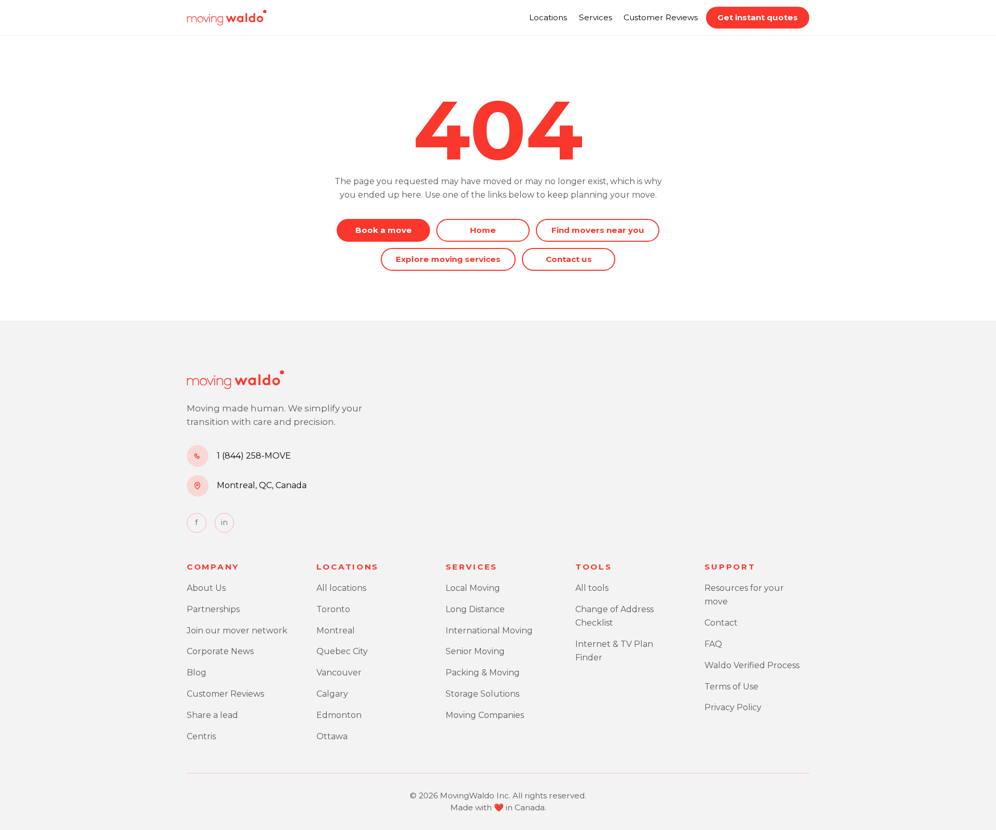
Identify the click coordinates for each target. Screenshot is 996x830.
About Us (206, 588)
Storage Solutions (482, 694)
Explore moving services (448, 259)
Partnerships (213, 609)
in (224, 522)
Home (483, 230)
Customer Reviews (661, 17)
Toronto (333, 609)
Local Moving (473, 588)
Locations (548, 17)
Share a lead (212, 715)
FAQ (713, 644)
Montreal (335, 630)
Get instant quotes (757, 17)
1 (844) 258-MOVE (254, 456)
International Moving (489, 630)
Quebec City (342, 651)
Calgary (332, 694)
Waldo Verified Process (751, 665)
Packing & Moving (483, 672)
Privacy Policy (733, 707)
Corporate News (220, 651)
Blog (196, 672)
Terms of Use (731, 686)
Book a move (383, 230)
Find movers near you (597, 230)
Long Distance (475, 609)
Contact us (569, 259)
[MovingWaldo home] (227, 17)
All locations (341, 588)
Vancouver (339, 672)
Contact (721, 623)
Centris (201, 736)
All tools (591, 588)
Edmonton (339, 715)
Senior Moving (475, 651)
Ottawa (332, 736)
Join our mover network (237, 630)
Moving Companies (485, 715)
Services (595, 17)
